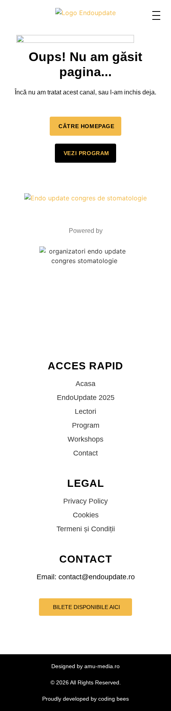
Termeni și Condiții (85, 529)
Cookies (86, 515)
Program (85, 425)
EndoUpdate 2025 (86, 398)
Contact (85, 453)
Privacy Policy (85, 501)
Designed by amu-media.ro (85, 666)
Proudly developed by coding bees (85, 699)
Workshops (85, 439)
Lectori (85, 411)
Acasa (85, 384)
